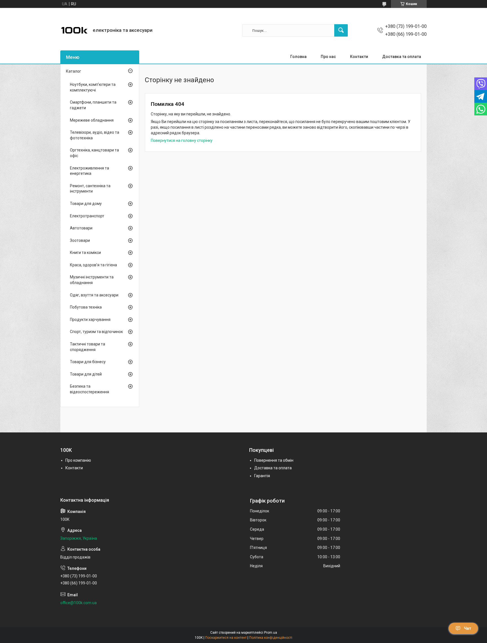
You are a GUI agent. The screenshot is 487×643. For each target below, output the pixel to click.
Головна (298, 56)
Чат (467, 628)
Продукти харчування (90, 319)
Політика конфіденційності (270, 638)
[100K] (74, 30)
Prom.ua (270, 633)
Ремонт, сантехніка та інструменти (90, 189)
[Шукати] (341, 30)
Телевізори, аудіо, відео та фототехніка (94, 135)
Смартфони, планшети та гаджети (93, 105)
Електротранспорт (87, 216)
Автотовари (81, 228)
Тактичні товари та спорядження (87, 347)
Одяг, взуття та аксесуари (94, 295)
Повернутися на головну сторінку (181, 140)
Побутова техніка (86, 307)
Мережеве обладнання (92, 120)
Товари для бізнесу (88, 362)
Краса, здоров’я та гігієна (93, 265)
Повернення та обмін (273, 460)
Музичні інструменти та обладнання (92, 280)
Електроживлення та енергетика (89, 171)
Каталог (73, 71)
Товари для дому (86, 203)
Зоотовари (80, 240)
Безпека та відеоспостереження (89, 389)
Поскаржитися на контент (226, 638)
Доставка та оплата (401, 56)
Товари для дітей (86, 374)
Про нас (328, 56)
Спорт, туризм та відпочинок (96, 331)
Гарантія (262, 476)
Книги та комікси (85, 252)
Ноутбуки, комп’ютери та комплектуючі (93, 87)
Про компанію (78, 460)
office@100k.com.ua (78, 602)
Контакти (359, 56)
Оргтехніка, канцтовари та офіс (94, 153)
